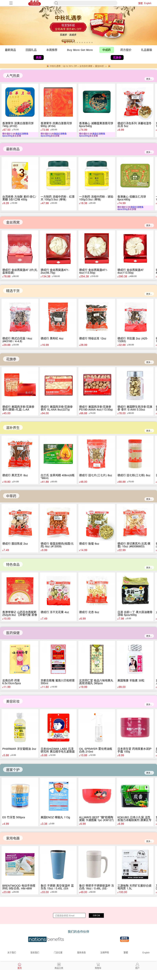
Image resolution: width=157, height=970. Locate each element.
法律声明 (104, 952)
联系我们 (35, 952)
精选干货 (13, 290)
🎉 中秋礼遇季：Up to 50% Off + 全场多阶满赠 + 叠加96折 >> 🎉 (78, 65)
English (147, 3)
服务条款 (81, 952)
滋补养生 (13, 427)
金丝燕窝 (13, 222)
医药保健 (13, 632)
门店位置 (58, 952)
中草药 (11, 495)
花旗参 (11, 359)
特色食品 (13, 564)
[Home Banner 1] (78, 25)
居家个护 (13, 769)
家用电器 (13, 838)
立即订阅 (96, 915)
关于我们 (11, 952)
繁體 (140, 3)
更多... (149, 78)
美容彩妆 (13, 701)
